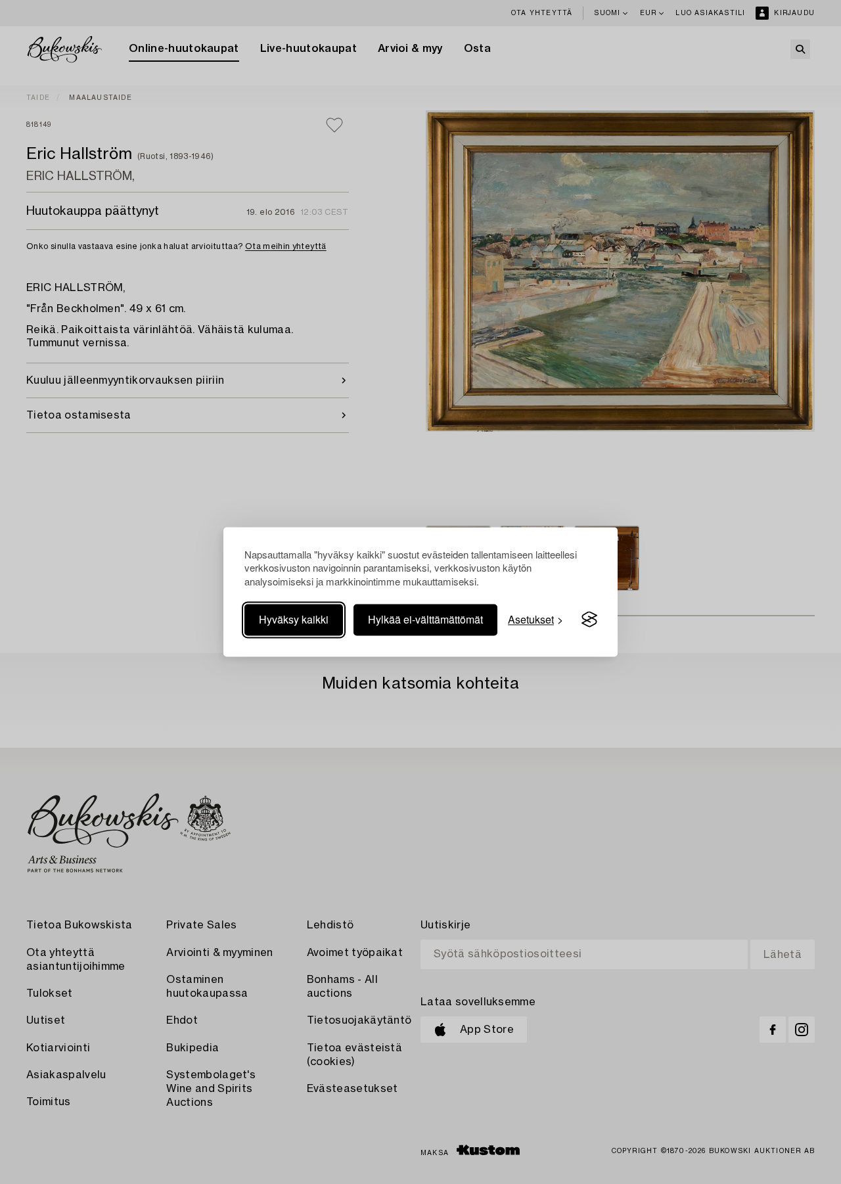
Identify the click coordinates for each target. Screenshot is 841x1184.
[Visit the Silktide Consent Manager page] (589, 619)
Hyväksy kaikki (294, 619)
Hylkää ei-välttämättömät (425, 619)
